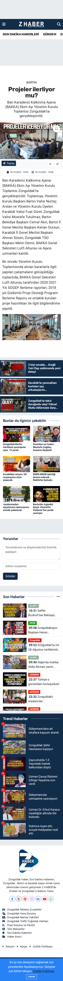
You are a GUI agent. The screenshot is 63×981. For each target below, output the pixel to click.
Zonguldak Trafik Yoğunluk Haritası (27, 921)
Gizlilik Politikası (42, 946)
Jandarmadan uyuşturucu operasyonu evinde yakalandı (16, 507)
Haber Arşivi (14, 936)
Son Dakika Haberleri (19, 932)
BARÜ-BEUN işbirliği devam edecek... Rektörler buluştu (44, 477)
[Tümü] (58, 596)
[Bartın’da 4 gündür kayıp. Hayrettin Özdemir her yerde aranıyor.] (46, 493)
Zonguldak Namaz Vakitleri (23, 917)
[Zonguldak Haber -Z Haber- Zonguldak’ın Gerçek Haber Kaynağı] (31, 24)
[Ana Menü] (4, 24)
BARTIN (31, 82)
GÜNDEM (49, 34)
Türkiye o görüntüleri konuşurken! (43, 682)
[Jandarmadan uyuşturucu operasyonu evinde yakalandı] (16, 493)
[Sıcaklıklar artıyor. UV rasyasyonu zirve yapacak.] (16, 464)
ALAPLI (33, 605)
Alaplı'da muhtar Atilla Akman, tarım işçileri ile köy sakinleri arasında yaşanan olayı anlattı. (43, 664)
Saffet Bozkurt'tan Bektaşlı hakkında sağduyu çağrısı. (41, 613)
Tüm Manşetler (16, 929)
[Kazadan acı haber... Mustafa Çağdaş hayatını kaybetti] (46, 433)
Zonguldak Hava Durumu (21, 913)
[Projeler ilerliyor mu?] (31, 140)
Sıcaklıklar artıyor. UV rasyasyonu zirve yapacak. (15, 477)
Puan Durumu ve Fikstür (21, 925)
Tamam (31, 977)
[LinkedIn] (38, 899)
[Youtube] (44, 899)
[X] (19, 899)
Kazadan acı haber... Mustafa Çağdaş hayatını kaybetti (44, 447)
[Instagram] (31, 899)
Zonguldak (35, 640)
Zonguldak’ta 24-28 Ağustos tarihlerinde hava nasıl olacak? (44, 647)
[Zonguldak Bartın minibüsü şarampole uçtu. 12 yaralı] (16, 433)
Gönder (10, 576)
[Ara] (59, 24)
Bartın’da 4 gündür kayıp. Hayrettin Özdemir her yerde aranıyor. (43, 508)
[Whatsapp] (51, 899)
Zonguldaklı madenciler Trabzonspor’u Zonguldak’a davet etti (42, 699)
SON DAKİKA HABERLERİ (21, 34)
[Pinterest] (25, 899)
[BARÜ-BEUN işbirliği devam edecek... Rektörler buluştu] (46, 464)
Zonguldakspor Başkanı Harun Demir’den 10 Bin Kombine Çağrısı (43, 630)
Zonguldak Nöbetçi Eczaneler (24, 909)
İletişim (10, 946)
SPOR (32, 623)
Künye (23, 946)
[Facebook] (12, 899)
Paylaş (11, 163)
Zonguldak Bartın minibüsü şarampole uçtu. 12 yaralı (14, 447)
